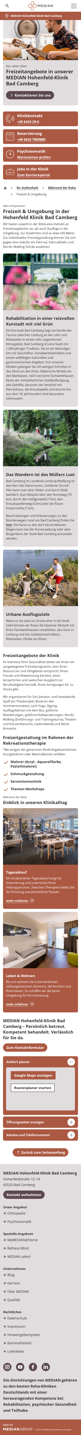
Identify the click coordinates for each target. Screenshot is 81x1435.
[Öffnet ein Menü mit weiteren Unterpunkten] (74, 6)
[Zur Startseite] (40, 5)
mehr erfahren (17, 901)
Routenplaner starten (32, 1088)
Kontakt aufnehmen (24, 1194)
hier (9, 525)
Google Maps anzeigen (33, 1075)
